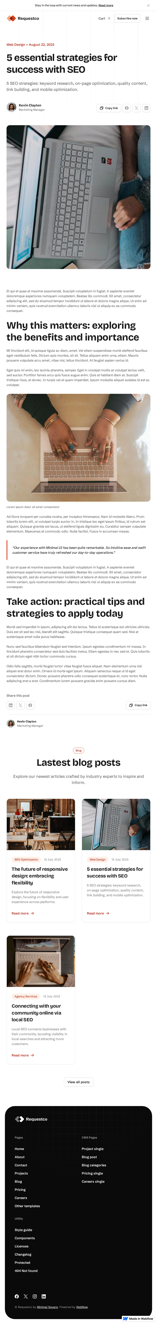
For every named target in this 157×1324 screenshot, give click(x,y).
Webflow (81, 1307)
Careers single (93, 1181)
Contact (21, 1165)
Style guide (23, 1230)
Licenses (22, 1246)
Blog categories (94, 1165)
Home (19, 1149)
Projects (21, 1173)
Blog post (89, 1157)
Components (25, 1238)
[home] (23, 18)
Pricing (20, 1190)
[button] (105, 18)
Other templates (27, 1206)
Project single (92, 1149)
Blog (18, 1181)
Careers (21, 1198)
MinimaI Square (47, 1307)
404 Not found (26, 1271)
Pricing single (92, 1173)
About (20, 1157)
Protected (22, 1262)
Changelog (23, 1254)
